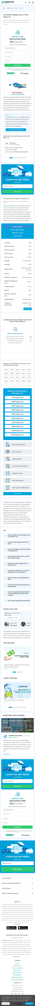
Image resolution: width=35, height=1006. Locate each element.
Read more (5, 1003)
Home (3, 8)
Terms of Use (22, 69)
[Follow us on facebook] (16, 994)
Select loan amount (17, 186)
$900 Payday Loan (17, 430)
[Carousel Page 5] (17, 157)
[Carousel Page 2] (13, 157)
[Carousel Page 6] (18, 157)
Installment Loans (17, 230)
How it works (17, 970)
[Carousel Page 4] (16, 157)
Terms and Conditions (17, 979)
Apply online (27, 308)
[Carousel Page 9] (22, 157)
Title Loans (17, 236)
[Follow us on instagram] (12, 994)
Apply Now (17, 493)
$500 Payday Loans (12, 205)
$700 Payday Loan (17, 422)
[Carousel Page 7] (19, 157)
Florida (15, 8)
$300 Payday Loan (17, 406)
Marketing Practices (17, 977)
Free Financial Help (17, 968)
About (17, 963)
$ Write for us (17, 965)
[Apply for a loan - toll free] (26, 3)
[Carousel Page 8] (21, 157)
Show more (6, 754)
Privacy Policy (17, 69)
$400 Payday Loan (17, 410)
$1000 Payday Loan (17, 435)
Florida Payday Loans (12, 117)
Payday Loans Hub (12, 617)
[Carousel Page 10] (23, 157)
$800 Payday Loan (17, 426)
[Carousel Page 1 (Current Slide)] (11, 157)
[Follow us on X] (19, 994)
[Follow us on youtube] (23, 994)
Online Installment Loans (15, 333)
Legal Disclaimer (17, 972)
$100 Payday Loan (17, 397)
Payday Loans (10, 8)
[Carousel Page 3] (14, 157)
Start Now (17, 65)
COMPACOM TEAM (15, 735)
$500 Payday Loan (17, 414)
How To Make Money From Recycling (14, 700)
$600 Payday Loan (17, 418)
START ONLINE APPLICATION (16, 129)
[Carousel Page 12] (25, 707)
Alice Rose (13, 625)
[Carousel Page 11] (25, 157)
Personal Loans (17, 233)
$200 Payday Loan (17, 402)
